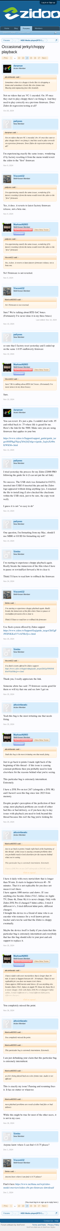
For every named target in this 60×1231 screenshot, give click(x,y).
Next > (44, 58)
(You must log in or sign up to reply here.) (41, 1202)
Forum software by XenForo (13, 1225)
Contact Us (48, 1221)
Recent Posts (24, 33)
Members (38, 28)
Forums (26, 28)
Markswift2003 (21, 224)
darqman (18, 65)
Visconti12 (19, 176)
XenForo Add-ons (33, 1227)
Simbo (17, 551)
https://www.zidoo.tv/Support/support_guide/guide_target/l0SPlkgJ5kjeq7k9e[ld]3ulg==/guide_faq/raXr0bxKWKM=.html (29, 442)
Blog (16, 28)
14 (27, 58)
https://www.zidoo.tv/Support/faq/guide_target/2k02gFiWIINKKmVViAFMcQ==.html (29, 632)
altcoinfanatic (20, 705)
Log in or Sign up (48, 3)
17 (39, 58)
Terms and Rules (39, 1225)
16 (35, 58)
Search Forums (9, 33)
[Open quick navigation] (56, 40)
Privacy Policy (53, 1225)
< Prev (5, 58)
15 (31, 58)
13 (23, 58)
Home (6, 28)
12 (19, 58)
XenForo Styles (49, 1227)
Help (56, 1221)
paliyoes (18, 121)
